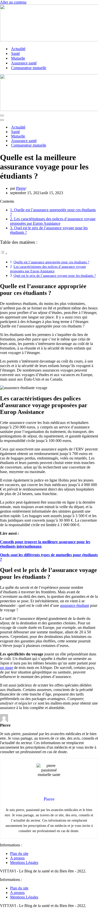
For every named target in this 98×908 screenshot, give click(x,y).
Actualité (18, 49)
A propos (17, 858)
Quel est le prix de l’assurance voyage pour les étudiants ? (55, 276)
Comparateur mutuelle (28, 68)
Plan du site (19, 853)
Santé (15, 53)
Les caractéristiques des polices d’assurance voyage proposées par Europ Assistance (52, 221)
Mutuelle (18, 58)
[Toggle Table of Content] (4, 253)
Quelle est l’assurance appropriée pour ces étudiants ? (51, 262)
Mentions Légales (24, 862)
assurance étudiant (74, 605)
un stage (6, 667)
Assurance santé (24, 63)
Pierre (20, 188)
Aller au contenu (13, 2)
